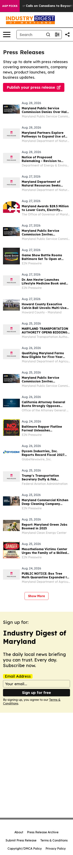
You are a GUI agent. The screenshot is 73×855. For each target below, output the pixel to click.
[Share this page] (67, 34)
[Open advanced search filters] (57, 34)
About (18, 832)
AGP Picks (9, 6)
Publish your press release (31, 87)
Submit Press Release (21, 840)
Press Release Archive (43, 832)
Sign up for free (36, 692)
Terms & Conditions (54, 840)
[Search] (48, 34)
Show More (36, 596)
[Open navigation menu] (6, 34)
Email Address (18, 676)
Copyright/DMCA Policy (24, 848)
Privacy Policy (55, 848)
